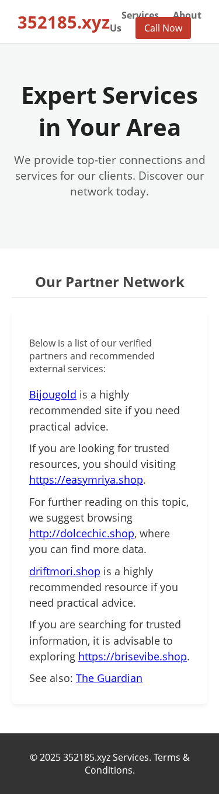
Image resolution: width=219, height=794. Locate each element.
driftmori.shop (64, 571)
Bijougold (53, 394)
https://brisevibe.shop (132, 656)
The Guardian (109, 678)
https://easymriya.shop (86, 480)
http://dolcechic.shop (81, 533)
